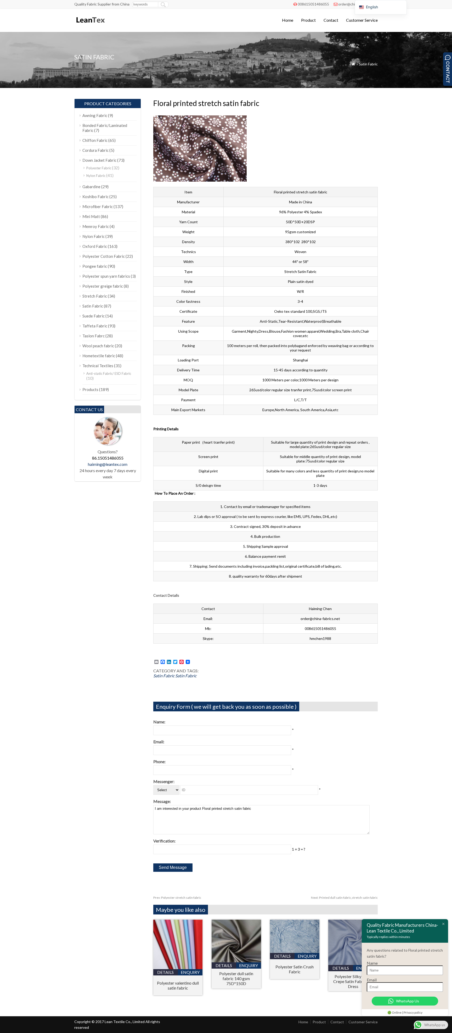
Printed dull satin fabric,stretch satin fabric (344, 898)
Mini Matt (91, 216)
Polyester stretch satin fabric (177, 898)
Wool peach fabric (98, 345)
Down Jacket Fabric (99, 160)
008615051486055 (313, 4)
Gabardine (91, 186)
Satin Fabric (368, 64)
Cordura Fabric (95, 150)
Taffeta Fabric (94, 325)
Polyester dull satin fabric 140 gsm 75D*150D (236, 978)
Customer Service (362, 20)
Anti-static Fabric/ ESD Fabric (108, 373)
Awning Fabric (94, 115)
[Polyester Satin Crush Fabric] (294, 951)
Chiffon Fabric (95, 140)
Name (372, 963)
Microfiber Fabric (97, 206)
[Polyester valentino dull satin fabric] (178, 967)
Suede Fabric (93, 316)
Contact (331, 20)
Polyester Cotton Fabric (103, 256)
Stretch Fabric (94, 296)
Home (287, 20)
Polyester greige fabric (102, 286)
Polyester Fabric (98, 168)
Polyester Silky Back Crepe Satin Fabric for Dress (353, 981)
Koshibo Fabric (95, 196)
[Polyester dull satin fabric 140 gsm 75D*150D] (236, 960)
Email (372, 979)
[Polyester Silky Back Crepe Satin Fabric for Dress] (353, 963)
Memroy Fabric (95, 226)
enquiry (190, 972)
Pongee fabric (94, 266)
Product (308, 20)
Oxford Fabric (94, 246)
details (165, 972)
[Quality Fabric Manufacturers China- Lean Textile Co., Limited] (90, 25)
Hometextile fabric (98, 355)
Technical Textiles (97, 365)
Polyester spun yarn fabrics (106, 276)
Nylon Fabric (95, 176)
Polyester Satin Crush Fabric (294, 969)
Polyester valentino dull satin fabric (178, 985)
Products (90, 389)
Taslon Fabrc (93, 335)
